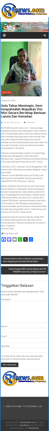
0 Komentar (30, 122)
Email (4, 336)
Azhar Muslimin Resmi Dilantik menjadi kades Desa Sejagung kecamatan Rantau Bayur (23, 260)
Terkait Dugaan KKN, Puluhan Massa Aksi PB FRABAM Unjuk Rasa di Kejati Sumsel (27, 270)
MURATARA (6, 92)
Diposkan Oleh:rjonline (11, 122)
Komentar (6, 299)
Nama (4, 326)
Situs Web (5, 346)
